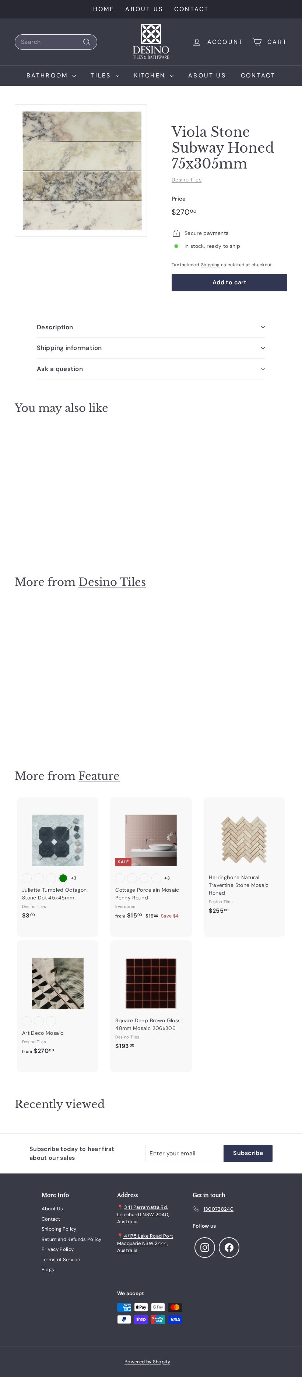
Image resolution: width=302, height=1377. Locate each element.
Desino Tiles (186, 179)
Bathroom (49, 75)
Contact (191, 9)
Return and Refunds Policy (72, 1239)
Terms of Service (61, 1259)
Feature (99, 776)
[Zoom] (81, 170)
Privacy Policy (58, 1249)
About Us (144, 9)
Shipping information (69, 348)
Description (55, 327)
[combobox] (56, 42)
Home (104, 9)
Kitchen (151, 75)
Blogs (48, 1269)
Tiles (102, 75)
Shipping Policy (59, 1229)
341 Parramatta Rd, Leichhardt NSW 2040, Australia (143, 1214)
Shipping (210, 265)
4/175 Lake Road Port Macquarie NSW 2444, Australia (145, 1243)
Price (179, 198)
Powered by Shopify (147, 1362)
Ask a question (60, 369)
